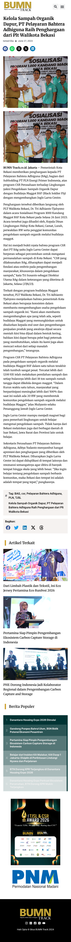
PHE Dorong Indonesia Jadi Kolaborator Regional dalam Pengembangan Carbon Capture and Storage (32, 689)
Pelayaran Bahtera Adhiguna (44, 493)
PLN (11, 497)
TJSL (18, 497)
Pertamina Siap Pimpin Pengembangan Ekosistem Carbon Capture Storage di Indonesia (32, 637)
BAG (17, 493)
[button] (55, 7)
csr (23, 493)
